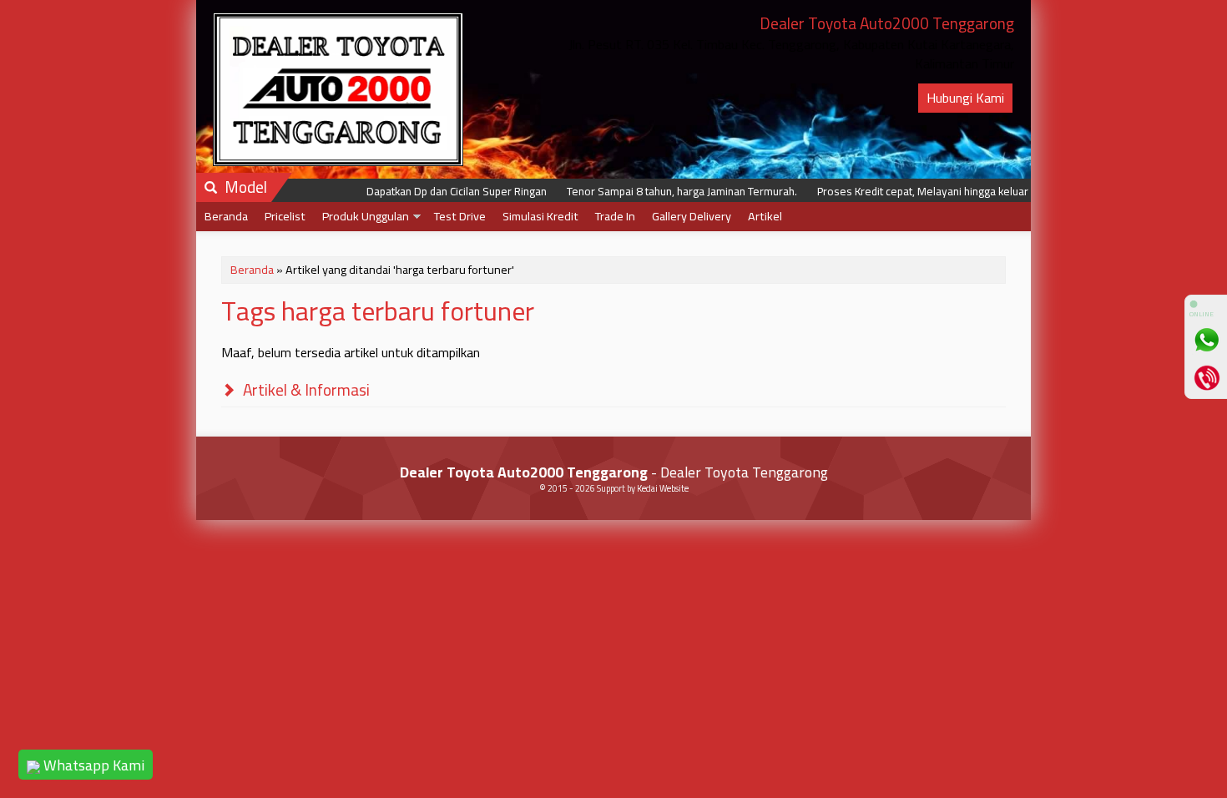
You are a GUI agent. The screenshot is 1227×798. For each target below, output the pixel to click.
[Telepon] (1206, 377)
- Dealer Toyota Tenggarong (614, 472)
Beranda (226, 216)
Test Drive (460, 216)
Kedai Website (663, 488)
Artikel (765, 216)
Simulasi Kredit (540, 216)
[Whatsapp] (1206, 339)
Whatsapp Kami (92, 765)
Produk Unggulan (365, 216)
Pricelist (285, 216)
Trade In (615, 216)
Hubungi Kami (965, 97)
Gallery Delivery (691, 216)
